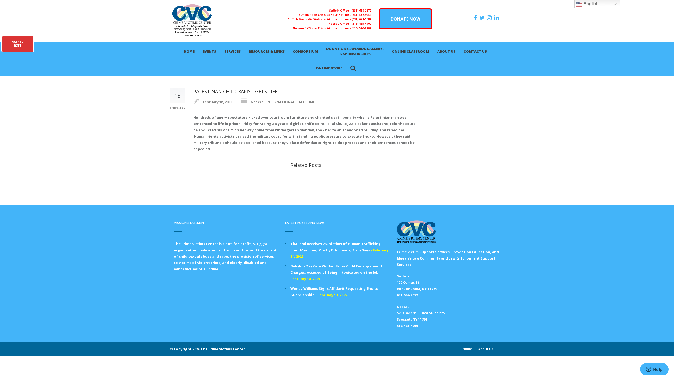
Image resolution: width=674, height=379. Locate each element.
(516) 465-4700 (361, 24)
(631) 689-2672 (361, 10)
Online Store (329, 68)
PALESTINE (305, 101)
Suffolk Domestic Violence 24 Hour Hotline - (319, 19)
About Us (446, 51)
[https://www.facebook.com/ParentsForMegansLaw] (476, 18)
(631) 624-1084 (361, 19)
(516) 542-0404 (361, 28)
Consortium (305, 51)
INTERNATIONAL (280, 101)
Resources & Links (267, 51)
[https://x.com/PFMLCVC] (482, 18)
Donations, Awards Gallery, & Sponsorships (355, 51)
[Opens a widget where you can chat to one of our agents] (654, 369)
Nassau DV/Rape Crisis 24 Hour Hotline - (322, 28)
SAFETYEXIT (18, 44)
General (258, 101)
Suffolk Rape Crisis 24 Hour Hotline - (325, 15)
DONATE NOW (405, 19)
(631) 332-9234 (361, 15)
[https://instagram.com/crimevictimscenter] (490, 18)
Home (189, 51)
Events (209, 51)
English (590, 4)
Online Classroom (410, 51)
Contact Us (475, 51)
